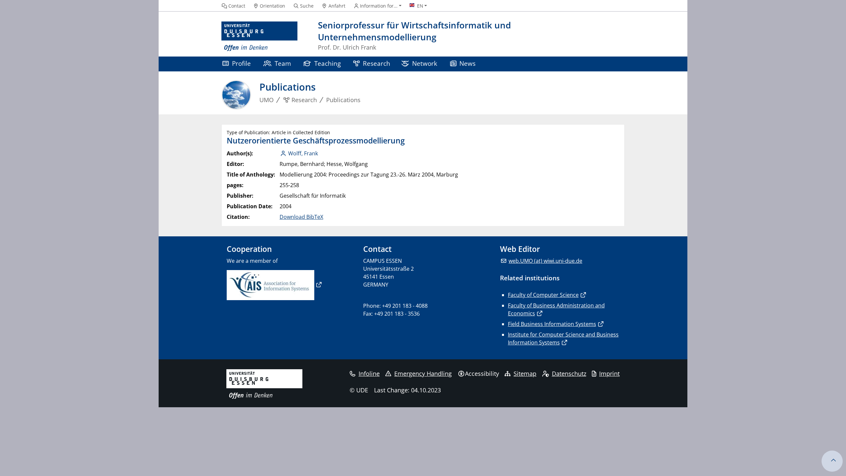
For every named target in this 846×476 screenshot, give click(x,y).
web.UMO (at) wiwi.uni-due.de (545, 260)
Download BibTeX (301, 216)
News (467, 63)
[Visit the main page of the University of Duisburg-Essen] (259, 36)
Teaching (327, 63)
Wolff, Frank (303, 153)
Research (376, 63)
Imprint (609, 373)
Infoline (369, 373)
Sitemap (525, 373)
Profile (241, 63)
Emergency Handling (423, 373)
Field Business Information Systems (552, 324)
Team (283, 63)
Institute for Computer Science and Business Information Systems (563, 338)
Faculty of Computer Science (543, 294)
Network (424, 63)
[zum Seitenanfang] (832, 461)
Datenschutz (569, 373)
